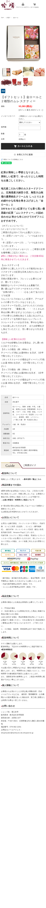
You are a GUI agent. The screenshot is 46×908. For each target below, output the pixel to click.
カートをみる (34, 7)
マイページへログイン (23, 7)
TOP (2, 17)
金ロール (15, 17)
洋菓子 (8, 17)
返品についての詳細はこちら (13, 159)
